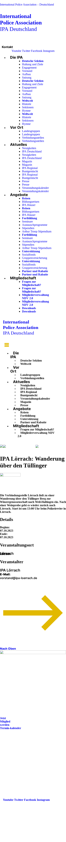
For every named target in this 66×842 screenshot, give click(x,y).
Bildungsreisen (30, 201)
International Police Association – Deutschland (27, 4)
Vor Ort (16, 127)
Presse (25, 181)
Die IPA (16, 57)
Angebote (19, 195)
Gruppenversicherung (34, 257)
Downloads (29, 308)
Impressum (10, 758)
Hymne (26, 110)
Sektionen (28, 107)
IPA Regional (30, 168)
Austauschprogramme (34, 224)
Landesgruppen (31, 131)
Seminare (27, 221)
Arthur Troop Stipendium (36, 231)
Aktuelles (18, 144)
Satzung (26, 77)
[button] (6, 345)
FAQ (6, 753)
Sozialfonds (29, 254)
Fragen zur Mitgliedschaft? (31, 283)
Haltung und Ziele (32, 64)
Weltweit (25, 363)
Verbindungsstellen (33, 137)
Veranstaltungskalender (35, 187)
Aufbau (26, 74)
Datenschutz (10, 764)
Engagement (29, 67)
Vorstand (27, 70)
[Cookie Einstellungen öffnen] (27, 840)
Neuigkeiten (29, 148)
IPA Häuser (28, 205)
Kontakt (7, 47)
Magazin (27, 161)
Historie (26, 104)
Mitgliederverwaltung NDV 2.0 (36, 434)
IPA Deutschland (21, 22)
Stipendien (28, 228)
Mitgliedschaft (23, 278)
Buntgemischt (30, 171)
